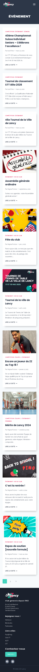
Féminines (8, 421)
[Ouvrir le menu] (34, 4)
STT (6, 643)
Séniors (27, 31)
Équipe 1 (18, 357)
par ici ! (11, 654)
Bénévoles (8, 623)
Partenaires (9, 626)
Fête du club (12, 239)
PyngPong (8, 634)
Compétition (9, 31)
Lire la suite (11, 64)
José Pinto (11, 50)
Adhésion (8, 619)
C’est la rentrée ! (15, 485)
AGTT (7, 640)
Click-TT (7, 637)
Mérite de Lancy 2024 (18, 425)
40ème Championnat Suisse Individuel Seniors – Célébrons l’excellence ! (18, 41)
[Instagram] (13, 661)
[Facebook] (7, 661)
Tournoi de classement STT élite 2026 (19, 83)
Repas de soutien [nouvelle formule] (16, 547)
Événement (19, 31)
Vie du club (18, 177)
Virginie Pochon (12, 189)
